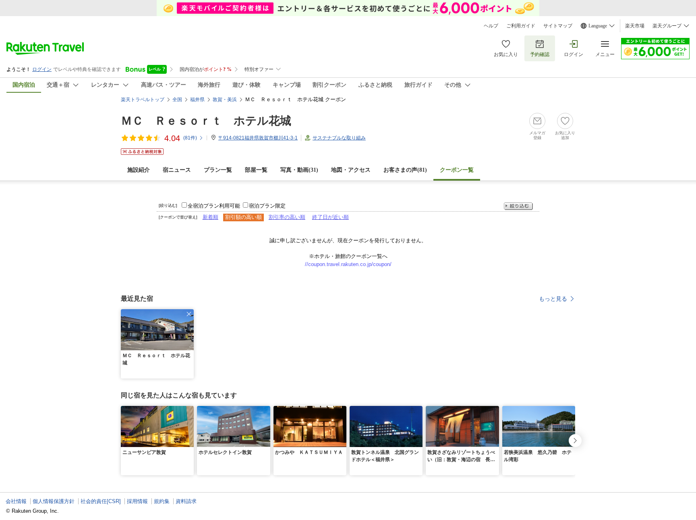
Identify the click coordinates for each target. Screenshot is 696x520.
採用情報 (137, 501)
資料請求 (186, 501)
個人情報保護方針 (54, 501)
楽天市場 (634, 26)
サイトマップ (557, 26)
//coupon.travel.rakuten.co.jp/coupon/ (348, 264)
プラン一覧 (218, 170)
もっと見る (553, 298)
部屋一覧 (256, 170)
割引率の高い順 (287, 217)
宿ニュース (177, 170)
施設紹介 (138, 170)
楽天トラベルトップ (142, 99)
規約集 (162, 501)
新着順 (210, 217)
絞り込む (518, 206)
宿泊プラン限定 (267, 206)
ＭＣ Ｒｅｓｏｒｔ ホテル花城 (206, 120)
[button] (189, 314)
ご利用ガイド (520, 26)
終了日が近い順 (330, 217)
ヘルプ (491, 26)
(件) (190, 137)
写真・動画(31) (299, 170)
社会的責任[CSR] (101, 501)
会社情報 (16, 501)
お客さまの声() (405, 170)
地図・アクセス (351, 170)
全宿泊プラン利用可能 (214, 206)
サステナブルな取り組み (339, 138)
